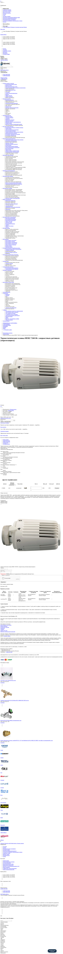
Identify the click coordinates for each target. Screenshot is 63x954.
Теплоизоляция (6, 320)
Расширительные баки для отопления (13, 249)
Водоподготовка (6, 228)
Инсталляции (6, 239)
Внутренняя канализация (10, 219)
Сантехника (5, 293)
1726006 (3, 488)
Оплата (4, 14)
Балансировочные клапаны (11, 133)
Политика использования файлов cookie (11, 17)
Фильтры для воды (9, 143)
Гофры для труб (8, 95)
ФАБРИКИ (5, 326)
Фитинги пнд (8, 106)
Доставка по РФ (6, 444)
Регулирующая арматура (8, 126)
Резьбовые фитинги (9, 99)
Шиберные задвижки (9, 119)
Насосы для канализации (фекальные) (13, 182)
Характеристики (6, 440)
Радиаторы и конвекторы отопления (10, 254)
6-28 (9, 488)
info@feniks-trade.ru (4, 70)
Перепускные (8, 149)
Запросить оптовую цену (5, 418)
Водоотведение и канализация (9, 217)
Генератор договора (7, 10)
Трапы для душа (8, 221)
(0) (1, 406)
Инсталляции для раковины (11, 242)
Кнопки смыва (8, 245)
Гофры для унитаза (9, 225)
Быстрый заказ (7, 421)
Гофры (6, 317)
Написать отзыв (4, 501)
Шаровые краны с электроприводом (13, 122)
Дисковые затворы (9, 117)
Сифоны (7, 224)
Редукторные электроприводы (11, 267)
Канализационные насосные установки (13, 183)
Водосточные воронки (10, 223)
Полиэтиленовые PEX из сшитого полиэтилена (15, 87)
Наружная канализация (10, 218)
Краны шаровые (6, 867)
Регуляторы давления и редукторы (12, 134)
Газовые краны (8, 123)
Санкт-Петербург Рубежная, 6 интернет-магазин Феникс (15, 27)
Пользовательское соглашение (9, 19)
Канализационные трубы (8, 864)
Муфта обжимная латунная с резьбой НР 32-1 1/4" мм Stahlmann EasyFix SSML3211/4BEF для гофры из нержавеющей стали (26, 740)
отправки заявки (6, 635)
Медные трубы (8, 85)
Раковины (7, 294)
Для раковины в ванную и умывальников (14, 311)
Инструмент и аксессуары (8, 282)
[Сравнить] (2, 407)
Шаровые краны (8, 116)
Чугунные (7, 92)
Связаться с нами (6, 853)
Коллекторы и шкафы (7, 188)
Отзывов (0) (5, 442)
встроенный (18, 488)
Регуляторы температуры (10, 135)
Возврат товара (6, 854)
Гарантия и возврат (7, 9)
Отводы (7, 227)
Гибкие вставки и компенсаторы (12, 150)
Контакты (5, 51)
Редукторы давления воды (10, 140)
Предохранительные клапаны (11, 146)
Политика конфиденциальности (9, 18)
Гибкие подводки (9, 96)
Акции (4, 856)
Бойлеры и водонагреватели (9, 170)
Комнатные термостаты (10, 200)
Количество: (3, 419)
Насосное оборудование (8, 176)
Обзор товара (6, 439)
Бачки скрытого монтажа (10, 244)
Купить (2, 421)
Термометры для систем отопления (12, 207)
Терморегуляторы (9, 263)
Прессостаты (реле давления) (11, 203)
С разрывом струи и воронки (11, 314)
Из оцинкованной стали (10, 90)
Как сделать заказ (6, 11)
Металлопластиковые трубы (11, 86)
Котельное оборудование (8, 155)
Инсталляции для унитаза (10, 240)
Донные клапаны (9, 319)
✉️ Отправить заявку (7, 329)
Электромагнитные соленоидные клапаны (14, 139)
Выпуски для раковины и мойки (12, 318)
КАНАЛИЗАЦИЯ (7, 325)
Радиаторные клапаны (7, 332)
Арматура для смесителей (10, 307)
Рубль (6, 58)
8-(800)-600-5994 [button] (3, 888)
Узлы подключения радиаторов (12, 129)
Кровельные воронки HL (8, 865)
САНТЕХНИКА (6, 324)
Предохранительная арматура (9, 138)
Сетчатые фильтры (7, 862)
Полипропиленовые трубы (11, 84)
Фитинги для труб (7, 98)
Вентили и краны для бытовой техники (13, 124)
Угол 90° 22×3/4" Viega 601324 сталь (8, 680)
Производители (6, 855)
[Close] (0, 504)
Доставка (5, 49)
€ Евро (2, 58)
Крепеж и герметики (7, 270)
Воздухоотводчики (9, 148)
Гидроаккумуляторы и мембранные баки (11, 248)
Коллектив (5, 53)
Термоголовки (8, 128)
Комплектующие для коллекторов (12, 198)
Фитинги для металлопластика (11, 107)
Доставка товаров (6, 16)
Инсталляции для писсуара (11, 243)
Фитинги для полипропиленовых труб (11, 866)
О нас (4, 15)
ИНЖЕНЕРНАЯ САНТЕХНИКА (10, 323)
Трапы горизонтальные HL (8, 869)
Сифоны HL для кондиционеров (10, 868)
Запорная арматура (7, 115)
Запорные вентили (9, 120)
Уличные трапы (8, 222)
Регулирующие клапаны (10, 130)
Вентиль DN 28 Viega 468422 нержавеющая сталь (10, 720)
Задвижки (7, 118)
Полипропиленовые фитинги (11, 103)
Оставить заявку (6, 54)
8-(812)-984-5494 (6, 74)
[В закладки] (0, 407)
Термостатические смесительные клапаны (14, 132)
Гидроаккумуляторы (9, 250)
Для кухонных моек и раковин (11, 312)
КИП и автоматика (7, 199)
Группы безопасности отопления (12, 147)
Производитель (13, 409)
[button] (2, 29)
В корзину (57, 488)
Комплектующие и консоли (11, 252)
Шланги (7, 94)
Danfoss (4, 327)
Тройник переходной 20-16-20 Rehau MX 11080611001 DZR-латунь (14, 700)
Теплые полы (6, 261)
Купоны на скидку (7, 13)
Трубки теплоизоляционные (11, 93)
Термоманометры (9, 206)
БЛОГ (4, 328)
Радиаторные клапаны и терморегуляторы (14, 127)
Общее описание (6, 441)
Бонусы (4, 21)
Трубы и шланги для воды (8, 83)
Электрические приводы (8, 266)
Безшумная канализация (10, 220)
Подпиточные (8, 145)
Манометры (7, 209)
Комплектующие (8, 246)
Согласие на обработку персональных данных (12, 20)
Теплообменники (6, 292)
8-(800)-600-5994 (6, 75)
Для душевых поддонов (10, 313)
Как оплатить (3, 427)
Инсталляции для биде (10, 241)
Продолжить (3, 582)
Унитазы (7, 295)
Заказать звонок (3, 77)
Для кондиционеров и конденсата (12, 315)
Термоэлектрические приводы (11, 269)
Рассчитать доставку (4, 422)
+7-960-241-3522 (3, 78)
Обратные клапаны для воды (11, 144)
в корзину (2, 682)
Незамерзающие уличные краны (12, 151)
